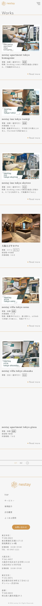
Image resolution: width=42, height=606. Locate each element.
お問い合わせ (21, 527)
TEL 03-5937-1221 (10, 549)
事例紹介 (8, 506)
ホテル (16, 250)
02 (21, 463)
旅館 (24, 62)
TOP (6, 494)
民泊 (24, 187)
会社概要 (8, 512)
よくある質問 (10, 518)
